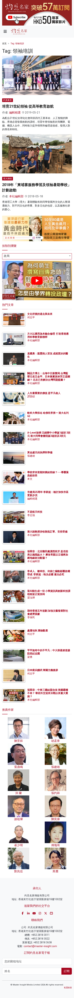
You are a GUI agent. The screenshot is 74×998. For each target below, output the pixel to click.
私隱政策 (68, 987)
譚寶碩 (31, 396)
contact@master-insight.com (40, 946)
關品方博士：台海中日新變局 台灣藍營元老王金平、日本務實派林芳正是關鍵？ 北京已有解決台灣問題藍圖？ (48, 376)
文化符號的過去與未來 (39, 313)
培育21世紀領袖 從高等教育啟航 (28, 106)
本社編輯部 (16, 196)
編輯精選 (15, 112)
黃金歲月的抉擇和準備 (39, 452)
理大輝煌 (7, 178)
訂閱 (67, 971)
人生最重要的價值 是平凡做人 (44, 393)
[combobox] (37, 256)
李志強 (31, 515)
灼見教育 (7, 100)
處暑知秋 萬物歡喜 (37, 630)
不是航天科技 (34, 511)
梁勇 (29, 656)
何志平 (31, 317)
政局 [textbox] (7, 256)
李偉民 (31, 617)
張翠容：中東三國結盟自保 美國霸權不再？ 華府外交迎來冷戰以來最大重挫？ (47, 693)
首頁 (4, 43)
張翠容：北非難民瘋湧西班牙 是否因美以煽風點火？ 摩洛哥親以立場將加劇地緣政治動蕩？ (47, 554)
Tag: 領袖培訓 (17, 43)
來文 (29, 478)
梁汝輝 (31, 597)
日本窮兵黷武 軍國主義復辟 (42, 670)
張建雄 (31, 455)
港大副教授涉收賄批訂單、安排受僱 (47, 531)
